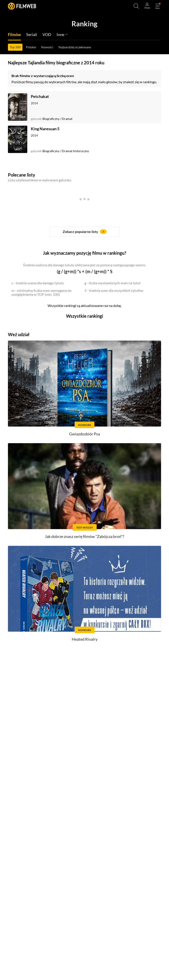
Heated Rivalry (84, 639)
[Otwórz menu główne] (157, 6)
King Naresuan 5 (45, 128)
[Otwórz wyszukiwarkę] (136, 6)
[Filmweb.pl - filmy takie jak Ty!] (22, 6)
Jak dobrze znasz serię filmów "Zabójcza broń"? (84, 536)
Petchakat (40, 96)
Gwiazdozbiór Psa (84, 433)
